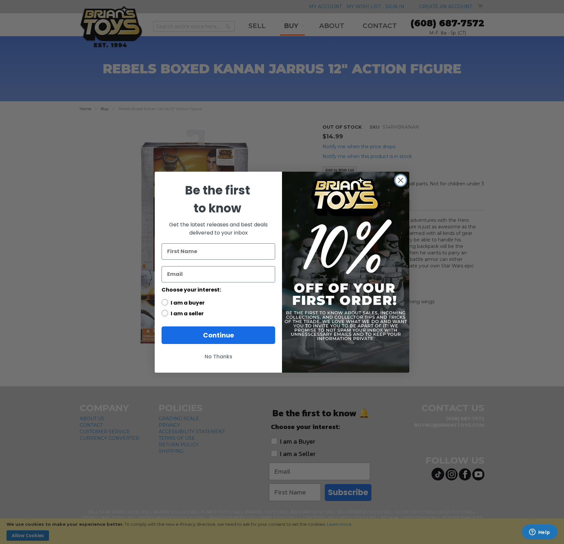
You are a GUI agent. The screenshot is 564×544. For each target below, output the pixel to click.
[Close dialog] (401, 180)
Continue (218, 335)
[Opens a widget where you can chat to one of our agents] (539, 532)
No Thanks (218, 356)
